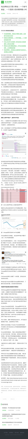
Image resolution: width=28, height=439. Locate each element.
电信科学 (10, 424)
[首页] (6, 2)
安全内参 (9, 13)
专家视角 (4, 410)
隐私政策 (22, 432)
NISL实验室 (10, 418)
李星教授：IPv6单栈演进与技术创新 (11, 408)
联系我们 (11, 432)
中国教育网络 (11, 410)
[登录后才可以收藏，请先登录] (26, 13)
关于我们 (6, 432)
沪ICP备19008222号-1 (18, 434)
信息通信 (3, 13)
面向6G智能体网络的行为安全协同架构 (12, 422)
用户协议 (17, 432)
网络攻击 (13, 399)
